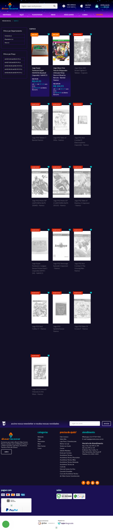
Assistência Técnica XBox (68, 460)
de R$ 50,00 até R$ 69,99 (13, 59)
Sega (39, 439)
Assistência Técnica (66, 455)
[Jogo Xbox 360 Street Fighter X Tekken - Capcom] (82, 65)
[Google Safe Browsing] (79, 496)
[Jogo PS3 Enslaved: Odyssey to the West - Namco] (39, 382)
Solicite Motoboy (65, 451)
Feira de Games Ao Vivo (67, 469)
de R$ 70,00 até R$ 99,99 (13, 62)
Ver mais (42, 93)
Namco (16, 21)
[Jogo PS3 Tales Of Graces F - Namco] (82, 319)
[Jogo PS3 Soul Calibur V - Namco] (39, 319)
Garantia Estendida (66, 471)
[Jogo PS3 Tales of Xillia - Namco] (61, 131)
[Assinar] (106, 423)
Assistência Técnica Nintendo (69, 462)
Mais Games (42, 446)
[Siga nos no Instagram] (97, 483)
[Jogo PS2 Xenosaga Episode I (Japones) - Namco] (61, 256)
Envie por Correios (66, 453)
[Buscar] (54, 5)
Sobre (6, 452)
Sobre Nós (63, 439)
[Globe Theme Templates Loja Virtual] (46, 522)
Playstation (9, 39)
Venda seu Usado (65, 446)
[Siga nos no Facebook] (83, 483)
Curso (39, 448)
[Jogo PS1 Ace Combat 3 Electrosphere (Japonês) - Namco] (82, 131)
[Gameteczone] (10, 6)
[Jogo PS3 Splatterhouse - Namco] (61, 319)
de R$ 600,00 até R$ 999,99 (13, 72)
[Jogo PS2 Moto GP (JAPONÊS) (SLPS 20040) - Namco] (39, 194)
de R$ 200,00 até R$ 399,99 (13, 69)
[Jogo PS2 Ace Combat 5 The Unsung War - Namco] (82, 256)
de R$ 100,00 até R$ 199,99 (13, 66)
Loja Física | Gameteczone (68, 441)
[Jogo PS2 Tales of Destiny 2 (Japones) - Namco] (82, 194)
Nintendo (8, 36)
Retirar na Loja (64, 444)
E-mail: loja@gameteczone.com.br (93, 439)
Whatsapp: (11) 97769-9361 (91, 437)
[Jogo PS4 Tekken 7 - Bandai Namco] (39, 131)
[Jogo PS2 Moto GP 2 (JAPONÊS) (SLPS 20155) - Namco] (61, 194)
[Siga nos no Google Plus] (88, 483)
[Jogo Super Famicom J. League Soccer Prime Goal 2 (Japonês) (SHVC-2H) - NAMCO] (39, 256)
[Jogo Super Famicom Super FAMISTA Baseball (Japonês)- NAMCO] (39, 65)
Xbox (7, 42)
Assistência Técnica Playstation (70, 457)
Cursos (62, 448)
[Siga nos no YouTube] (92, 483)
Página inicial (6, 21)
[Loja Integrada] (65, 522)
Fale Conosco (64, 437)
